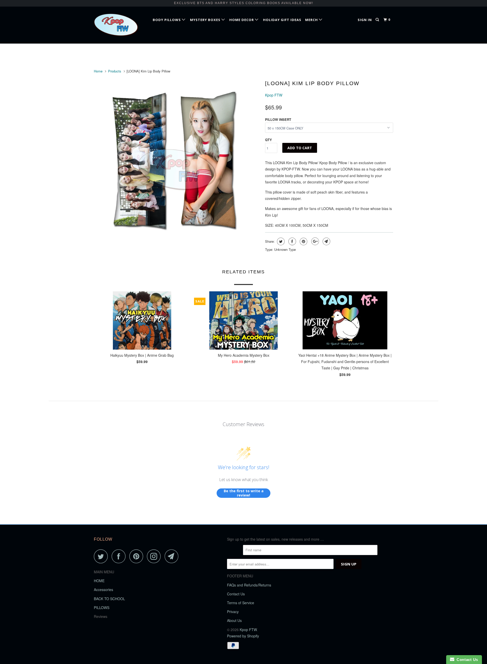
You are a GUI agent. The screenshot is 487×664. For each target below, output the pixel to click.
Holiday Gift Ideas (282, 19)
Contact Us (236, 593)
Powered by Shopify (243, 635)
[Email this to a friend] (325, 241)
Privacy (233, 611)
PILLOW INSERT (278, 119)
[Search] (378, 19)
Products (114, 71)
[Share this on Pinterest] (303, 241)
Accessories (103, 589)
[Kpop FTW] (120, 25)
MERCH (312, 19)
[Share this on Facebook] (291, 241)
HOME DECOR (242, 19)
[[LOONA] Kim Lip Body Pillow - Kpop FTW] (177, 160)
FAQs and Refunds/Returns (249, 584)
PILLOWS (101, 607)
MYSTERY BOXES (205, 19)
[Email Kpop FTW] (173, 556)
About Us (234, 620)
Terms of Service (240, 602)
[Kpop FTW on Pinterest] (137, 556)
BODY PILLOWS (167, 19)
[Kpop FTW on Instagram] (155, 556)
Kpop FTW (273, 95)
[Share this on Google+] (314, 241)
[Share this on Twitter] (280, 241)
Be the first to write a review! (244, 493)
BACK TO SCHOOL (109, 598)
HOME (99, 580)
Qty (268, 139)
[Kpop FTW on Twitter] (102, 556)
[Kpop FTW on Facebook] (120, 556)
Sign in (365, 19)
